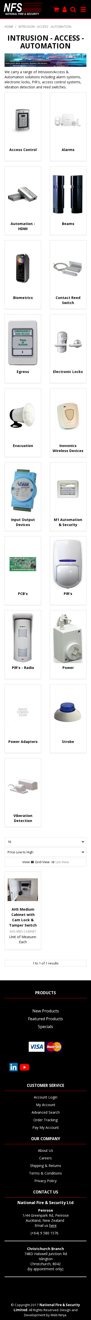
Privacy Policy (45, 1180)
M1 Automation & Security (68, 522)
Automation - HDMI (23, 226)
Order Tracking (45, 1119)
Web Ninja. (59, 1315)
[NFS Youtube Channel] (24, 1066)
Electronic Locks (68, 371)
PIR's (68, 593)
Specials (45, 1026)
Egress (23, 371)
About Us (45, 1150)
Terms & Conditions (45, 1173)
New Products (45, 1011)
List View (62, 862)
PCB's (23, 593)
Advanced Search (46, 1112)
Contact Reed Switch (68, 300)
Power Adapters (23, 741)
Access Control (23, 149)
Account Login (45, 1097)
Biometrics (23, 297)
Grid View (42, 862)
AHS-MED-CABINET (23, 931)
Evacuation (23, 445)
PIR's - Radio (23, 667)
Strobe (68, 741)
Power (68, 667)
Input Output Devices (23, 522)
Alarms (68, 149)
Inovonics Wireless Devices (68, 448)
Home (9, 26)
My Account (45, 1104)
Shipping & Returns (45, 1165)
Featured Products (45, 1019)
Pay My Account (45, 1127)
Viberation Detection (22, 818)
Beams (68, 223)
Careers (45, 1158)
